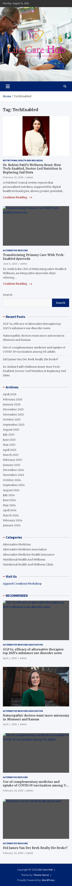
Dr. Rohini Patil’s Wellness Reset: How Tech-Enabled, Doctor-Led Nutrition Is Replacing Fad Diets (32, 168)
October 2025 (12, 419)
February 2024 (12, 520)
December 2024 (13, 470)
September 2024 (14, 485)
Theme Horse (41, 875)
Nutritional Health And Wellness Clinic (28, 564)
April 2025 (9, 450)
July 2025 (9, 434)
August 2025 (11, 429)
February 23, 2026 (13, 177)
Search (7, 294)
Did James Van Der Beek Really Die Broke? (30, 359)
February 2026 (12, 399)
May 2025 (9, 444)
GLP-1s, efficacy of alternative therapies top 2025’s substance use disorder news (33, 651)
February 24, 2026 (13, 790)
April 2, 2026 (10, 658)
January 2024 (12, 525)
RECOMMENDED (17, 596)
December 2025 (13, 409)
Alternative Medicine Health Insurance (29, 554)
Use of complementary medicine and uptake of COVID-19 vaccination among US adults (35, 785)
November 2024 (13, 475)
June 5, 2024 (10, 263)
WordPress (48, 880)
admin (29, 177)
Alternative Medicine (15, 250)
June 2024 (9, 500)
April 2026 (10, 394)
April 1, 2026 (10, 724)
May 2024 (9, 505)
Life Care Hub (45, 869)
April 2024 (10, 510)
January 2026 (12, 404)
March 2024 (11, 515)
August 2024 (11, 490)
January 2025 (11, 465)
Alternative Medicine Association (25, 549)
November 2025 (13, 414)
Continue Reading (15, 197)
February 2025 (12, 460)
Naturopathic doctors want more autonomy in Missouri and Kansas (36, 717)
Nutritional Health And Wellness (23, 160)
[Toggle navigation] (8, 86)
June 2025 (9, 439)
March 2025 (11, 455)
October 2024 (12, 480)
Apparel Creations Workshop (22, 583)
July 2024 (9, 495)
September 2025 (14, 424)
